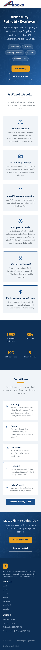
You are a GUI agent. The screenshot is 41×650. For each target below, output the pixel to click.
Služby (5, 593)
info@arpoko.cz (9, 619)
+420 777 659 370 (9, 623)
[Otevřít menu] (36, 4)
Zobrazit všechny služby (20, 501)
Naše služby (20, 68)
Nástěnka (6, 601)
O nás (5, 590)
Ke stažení (7, 605)
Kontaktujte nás (20, 76)
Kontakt (6, 609)
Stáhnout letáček (20, 548)
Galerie (5, 597)
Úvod (5, 586)
